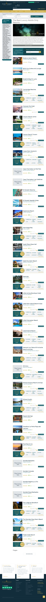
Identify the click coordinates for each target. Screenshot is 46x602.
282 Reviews (33, 110)
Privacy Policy (12, 597)
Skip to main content (3, 0)
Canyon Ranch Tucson (30, 134)
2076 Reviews (33, 432)
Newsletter (17, 587)
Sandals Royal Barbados (30, 492)
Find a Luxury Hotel (40, 11)
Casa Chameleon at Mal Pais (32, 169)
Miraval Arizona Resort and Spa (33, 382)
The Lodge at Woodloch (30, 502)
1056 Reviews (32, 523)
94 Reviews (33, 83)
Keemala (26, 276)
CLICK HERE (33, 576)
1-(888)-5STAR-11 (41, 8)
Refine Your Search (28, 45)
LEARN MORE (5, 576)
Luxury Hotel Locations (29, 586)
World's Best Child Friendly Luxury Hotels (6, 27)
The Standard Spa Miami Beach (33, 519)
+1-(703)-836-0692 (40, 583)
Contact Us (17, 586)
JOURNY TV (39, 592)
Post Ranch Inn (28, 444)
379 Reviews (33, 420)
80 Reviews (32, 138)
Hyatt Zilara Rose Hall (30, 244)
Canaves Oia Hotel (29, 106)
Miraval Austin (27, 399)
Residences (21, 11)
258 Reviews (33, 324)
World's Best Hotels (5, 11)
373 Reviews (33, 496)
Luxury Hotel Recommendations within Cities (6, 33)
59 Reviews (33, 370)
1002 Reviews (33, 280)
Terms (9, 597)
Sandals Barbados (28, 460)
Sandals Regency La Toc (30, 481)
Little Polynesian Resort (30, 320)
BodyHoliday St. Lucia (30, 79)
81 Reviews (33, 297)
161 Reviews (33, 403)
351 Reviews (33, 93)
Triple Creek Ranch (29, 535)
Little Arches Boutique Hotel (32, 293)
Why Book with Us (28, 11)
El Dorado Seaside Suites (31, 200)
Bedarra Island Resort (30, 58)
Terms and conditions (28, 53)
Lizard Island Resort (29, 331)
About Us (17, 585)
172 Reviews (33, 155)
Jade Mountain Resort (30, 261)
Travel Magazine (40, 593)
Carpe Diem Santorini (30, 151)
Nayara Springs (28, 416)
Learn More (40, 101)
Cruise (16, 11)
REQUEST (18, 576)
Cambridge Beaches (29, 89)
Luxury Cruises (28, 591)
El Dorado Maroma (29, 190)
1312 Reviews (33, 248)
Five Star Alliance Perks (29, 590)
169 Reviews (33, 448)
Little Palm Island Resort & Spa (32, 303)
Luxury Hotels (28, 582)
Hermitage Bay (28, 227)
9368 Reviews (33, 204)
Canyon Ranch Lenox (29, 116)
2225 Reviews (33, 353)
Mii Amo (25, 366)
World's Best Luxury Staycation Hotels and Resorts (7, 52)
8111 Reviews (33, 194)
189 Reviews (33, 183)
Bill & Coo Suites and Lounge (32, 68)
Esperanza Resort (28, 211)
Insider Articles (18, 583)
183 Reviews (33, 72)
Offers (12, 11)
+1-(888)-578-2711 (40, 582)
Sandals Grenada (28, 471)
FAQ (34, 11)
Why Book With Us (19, 582)
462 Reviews (33, 475)
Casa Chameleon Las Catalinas (32, 179)
